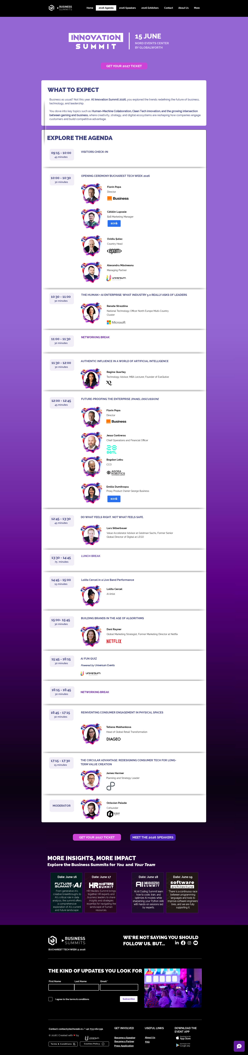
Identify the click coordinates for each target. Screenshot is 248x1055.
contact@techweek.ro (71, 1029)
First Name (55, 981)
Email (103, 981)
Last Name (81, 981)
